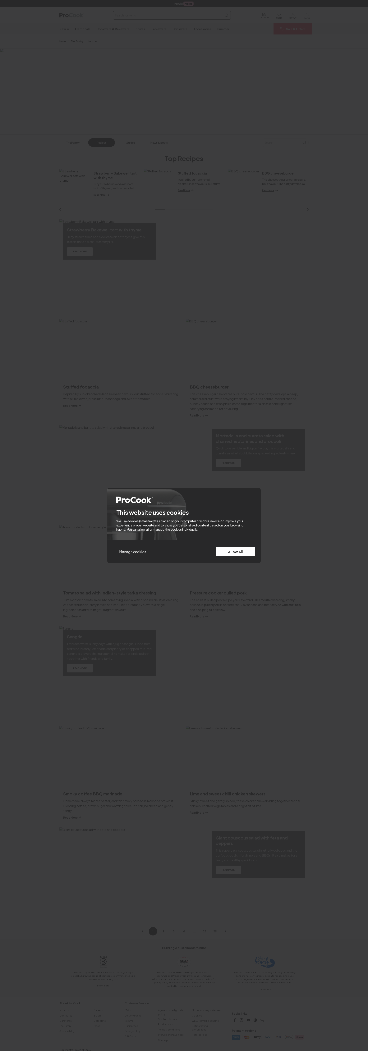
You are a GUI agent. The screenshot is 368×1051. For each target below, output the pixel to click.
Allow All (235, 551)
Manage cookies (132, 551)
